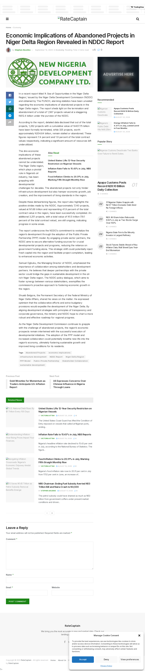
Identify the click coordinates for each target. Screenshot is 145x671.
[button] (139, 635)
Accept (83, 659)
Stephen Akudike (22, 50)
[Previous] (47, 513)
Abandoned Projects (35, 353)
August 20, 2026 (64, 416)
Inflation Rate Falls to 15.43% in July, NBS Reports (65, 434)
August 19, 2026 (64, 438)
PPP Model (25, 361)
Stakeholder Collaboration (75, 361)
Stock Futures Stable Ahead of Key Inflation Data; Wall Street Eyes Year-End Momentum (122, 247)
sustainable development (32, 365)
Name (10, 574)
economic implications (60, 353)
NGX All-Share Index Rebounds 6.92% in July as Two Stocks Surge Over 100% (122, 220)
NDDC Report (56, 357)
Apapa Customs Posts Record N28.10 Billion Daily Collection (126, 111)
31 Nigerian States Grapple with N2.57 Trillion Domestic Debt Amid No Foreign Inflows (121, 205)
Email (9, 587)
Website (56, 587)
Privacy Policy (106, 666)
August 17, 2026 (66, 491)
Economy (17, 27)
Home (8, 27)
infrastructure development (33, 357)
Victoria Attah (48, 416)
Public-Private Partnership (46, 361)
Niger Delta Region (75, 357)
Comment (11, 539)
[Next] (52, 513)
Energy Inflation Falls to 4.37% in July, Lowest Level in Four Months (126, 125)
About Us (62, 660)
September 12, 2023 (44, 50)
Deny (106, 659)
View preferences (130, 659)
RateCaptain (26, 660)
